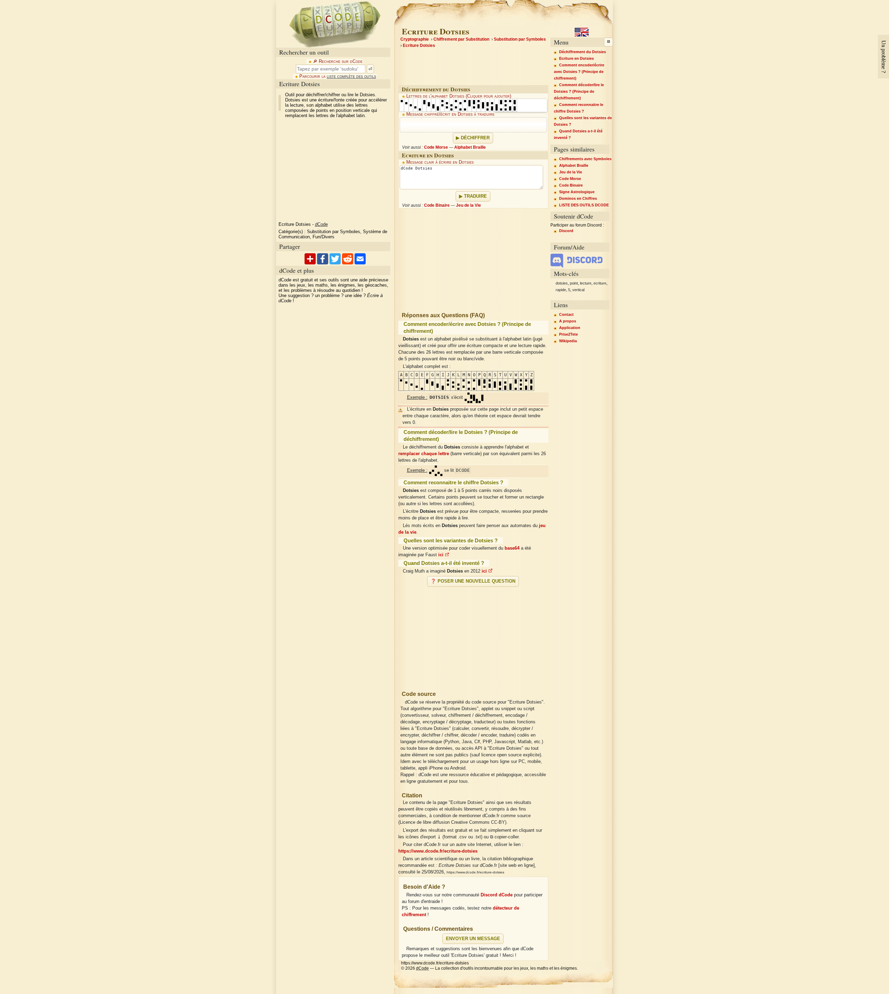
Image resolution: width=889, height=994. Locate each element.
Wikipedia (568, 341)
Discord (566, 231)
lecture (585, 283)
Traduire (475, 196)
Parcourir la (337, 76)
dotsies (562, 283)
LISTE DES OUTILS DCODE (584, 205)
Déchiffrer (475, 137)
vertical (578, 290)
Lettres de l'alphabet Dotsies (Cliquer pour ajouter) (458, 96)
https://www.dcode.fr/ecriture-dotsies (437, 851)
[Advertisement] (473, 635)
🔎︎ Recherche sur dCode (338, 61)
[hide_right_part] (608, 42)
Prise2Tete (568, 334)
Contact (566, 314)
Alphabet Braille (470, 147)
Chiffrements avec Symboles (585, 159)
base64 (512, 548)
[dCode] (334, 24)
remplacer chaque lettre (423, 453)
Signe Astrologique (577, 192)
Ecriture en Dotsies (576, 58)
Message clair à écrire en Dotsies (440, 162)
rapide (561, 290)
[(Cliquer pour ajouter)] (401, 105)
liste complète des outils (351, 76)
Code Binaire (437, 205)
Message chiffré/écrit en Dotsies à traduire (450, 114)
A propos (567, 321)
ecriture (599, 283)
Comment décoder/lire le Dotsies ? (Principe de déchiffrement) (579, 91)
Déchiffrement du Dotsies (582, 52)
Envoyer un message (473, 938)
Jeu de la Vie (468, 205)
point (574, 283)
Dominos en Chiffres (578, 198)
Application (569, 328)
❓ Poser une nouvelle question (473, 581)
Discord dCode (497, 895)
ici (441, 554)
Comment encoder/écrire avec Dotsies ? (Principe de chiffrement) (579, 71)
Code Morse (436, 147)
